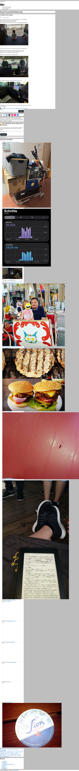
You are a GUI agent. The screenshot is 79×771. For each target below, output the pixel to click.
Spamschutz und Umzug (11, 599)
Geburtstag (8, 752)
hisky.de (3, 766)
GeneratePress (15, 770)
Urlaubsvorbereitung (6, 15)
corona (16, 749)
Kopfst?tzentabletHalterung (20, 108)
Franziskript (4, 765)
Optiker (13, 753)
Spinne (4, 755)
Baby (10, 749)
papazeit (9, 754)
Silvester (1, 755)
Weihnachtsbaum (2, 756)
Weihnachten (19, 755)
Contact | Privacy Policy (6, 6)
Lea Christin (2, 753)
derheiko (8, 108)
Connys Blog (4, 762)
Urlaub (26, 108)
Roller (12, 754)
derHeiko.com (2, 1)
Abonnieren (3, 134)
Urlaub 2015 (14, 755)
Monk (11, 753)
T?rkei (6, 755)
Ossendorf (16, 753)
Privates (2, 108)
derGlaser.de (4, 763)
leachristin (6, 753)
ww (8, 756)
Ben (12, 749)
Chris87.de (4, 761)
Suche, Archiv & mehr (6, 7)
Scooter (15, 754)
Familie (19, 750)
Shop (20, 754)
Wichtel (6, 756)
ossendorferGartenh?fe (3, 754)
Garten (5, 752)
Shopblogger (4, 768)
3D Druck (1, 749)
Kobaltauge (4, 767)
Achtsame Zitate (5, 9)
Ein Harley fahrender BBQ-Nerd (8, 764)
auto (6, 108)
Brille (14, 749)
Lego (9, 753)
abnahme (4, 749)
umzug (8, 755)
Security (18, 754)
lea (21, 752)
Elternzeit (12, 108)
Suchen (1, 109)
